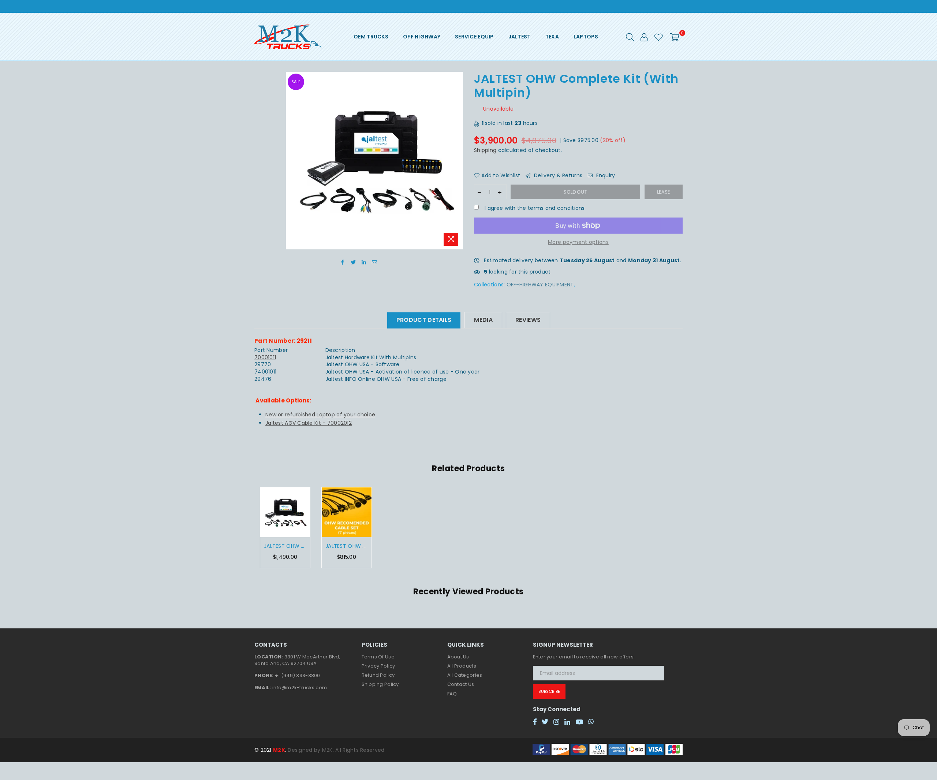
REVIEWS (528, 320)
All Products (461, 665)
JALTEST (519, 36)
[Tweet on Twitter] (353, 262)
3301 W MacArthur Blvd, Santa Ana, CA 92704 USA (297, 660)
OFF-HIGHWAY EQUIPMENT (540, 284)
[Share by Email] (374, 262)
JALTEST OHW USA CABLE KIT (346, 546)
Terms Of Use (378, 656)
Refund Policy (378, 675)
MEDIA (483, 320)
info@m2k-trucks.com (299, 687)
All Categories (464, 675)
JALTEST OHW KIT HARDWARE (285, 546)
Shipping (485, 150)
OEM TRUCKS (371, 36)
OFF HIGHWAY (421, 36)
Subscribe (549, 691)
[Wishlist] (659, 36)
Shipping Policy (380, 684)
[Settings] (644, 36)
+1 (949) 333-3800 (297, 675)
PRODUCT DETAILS (424, 320)
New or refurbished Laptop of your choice (320, 414)
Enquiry (604, 175)
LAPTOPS (586, 36)
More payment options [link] (578, 242)
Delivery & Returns (557, 175)
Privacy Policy (378, 665)
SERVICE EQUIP (474, 36)
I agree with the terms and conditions (534, 208)
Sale (295, 82)
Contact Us (460, 684)
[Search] (630, 36)
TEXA (552, 36)
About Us (458, 656)
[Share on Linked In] (364, 262)
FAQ (452, 693)
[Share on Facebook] (343, 262)
